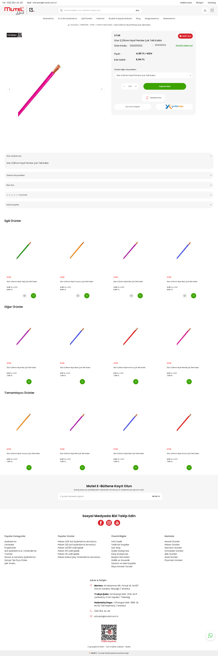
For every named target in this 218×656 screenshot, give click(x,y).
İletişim (199, 2)
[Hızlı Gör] (24, 295)
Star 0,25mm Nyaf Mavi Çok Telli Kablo (128, 282)
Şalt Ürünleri (86, 18)
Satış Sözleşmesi (119, 554)
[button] (9, 89)
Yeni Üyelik (116, 541)
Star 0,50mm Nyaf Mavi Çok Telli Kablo (77, 454)
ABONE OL (156, 496)
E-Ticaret (100, 653)
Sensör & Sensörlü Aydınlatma (19, 557)
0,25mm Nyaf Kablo (104, 25)
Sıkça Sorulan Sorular (122, 566)
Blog (138, 18)
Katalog (212, 2)
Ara (137, 10)
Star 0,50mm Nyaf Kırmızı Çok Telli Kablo (131, 454)
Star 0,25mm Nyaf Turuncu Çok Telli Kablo (23, 282)
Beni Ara (10, 185)
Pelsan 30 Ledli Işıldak (68, 554)
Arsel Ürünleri (171, 557)
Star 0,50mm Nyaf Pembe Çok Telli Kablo (184, 454)
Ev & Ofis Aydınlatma (67, 18)
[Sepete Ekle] (33, 295)
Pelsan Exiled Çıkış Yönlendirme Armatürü (79, 557)
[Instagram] (109, 523)
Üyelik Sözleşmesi (120, 550)
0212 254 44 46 (12, 2)
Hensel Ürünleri (172, 541)
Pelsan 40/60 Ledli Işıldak (70, 547)
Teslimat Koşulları (120, 544)
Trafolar (8, 554)
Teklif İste (186, 36)
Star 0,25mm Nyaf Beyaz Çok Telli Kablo (184, 368)
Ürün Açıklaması (14, 156)
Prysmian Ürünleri (173, 560)
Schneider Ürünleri (174, 550)
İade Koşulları (13, 204)
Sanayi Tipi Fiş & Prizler (15, 560)
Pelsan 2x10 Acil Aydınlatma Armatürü (77, 541)
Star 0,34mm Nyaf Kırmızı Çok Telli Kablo (78, 368)
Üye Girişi (115, 547)
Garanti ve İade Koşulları (123, 563)
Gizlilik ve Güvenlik (120, 560)
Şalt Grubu (9, 563)
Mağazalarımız (152, 18)
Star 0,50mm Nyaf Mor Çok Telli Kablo (23, 454)
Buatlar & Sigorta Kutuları (120, 18)
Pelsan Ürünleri (172, 544)
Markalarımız (169, 18)
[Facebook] (101, 523)
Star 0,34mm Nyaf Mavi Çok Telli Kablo (23, 368)
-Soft (92, 653)
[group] (55, 87)
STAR (92, 25)
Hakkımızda (186, 2)
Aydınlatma (48, 18)
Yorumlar (23, 195)
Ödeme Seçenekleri (16, 175)
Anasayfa (74, 25)
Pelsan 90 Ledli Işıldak (68, 550)
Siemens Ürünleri (173, 547)
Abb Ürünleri (171, 554)
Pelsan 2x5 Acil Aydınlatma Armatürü (77, 544)
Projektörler (10, 547)
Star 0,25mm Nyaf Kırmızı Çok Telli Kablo (183, 282)
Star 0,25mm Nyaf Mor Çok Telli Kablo (75, 282)
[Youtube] (117, 523)
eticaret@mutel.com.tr (42, 2)
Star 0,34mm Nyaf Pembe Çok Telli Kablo (131, 368)
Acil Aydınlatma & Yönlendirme (20, 550)
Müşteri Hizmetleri (120, 557)
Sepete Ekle (164, 86)
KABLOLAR (84, 25)
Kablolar (100, 18)
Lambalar (9, 544)
